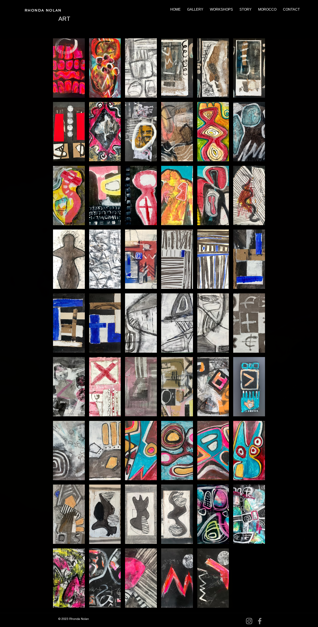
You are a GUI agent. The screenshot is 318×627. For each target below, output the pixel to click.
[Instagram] (249, 621)
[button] (195, 9)
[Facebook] (259, 621)
